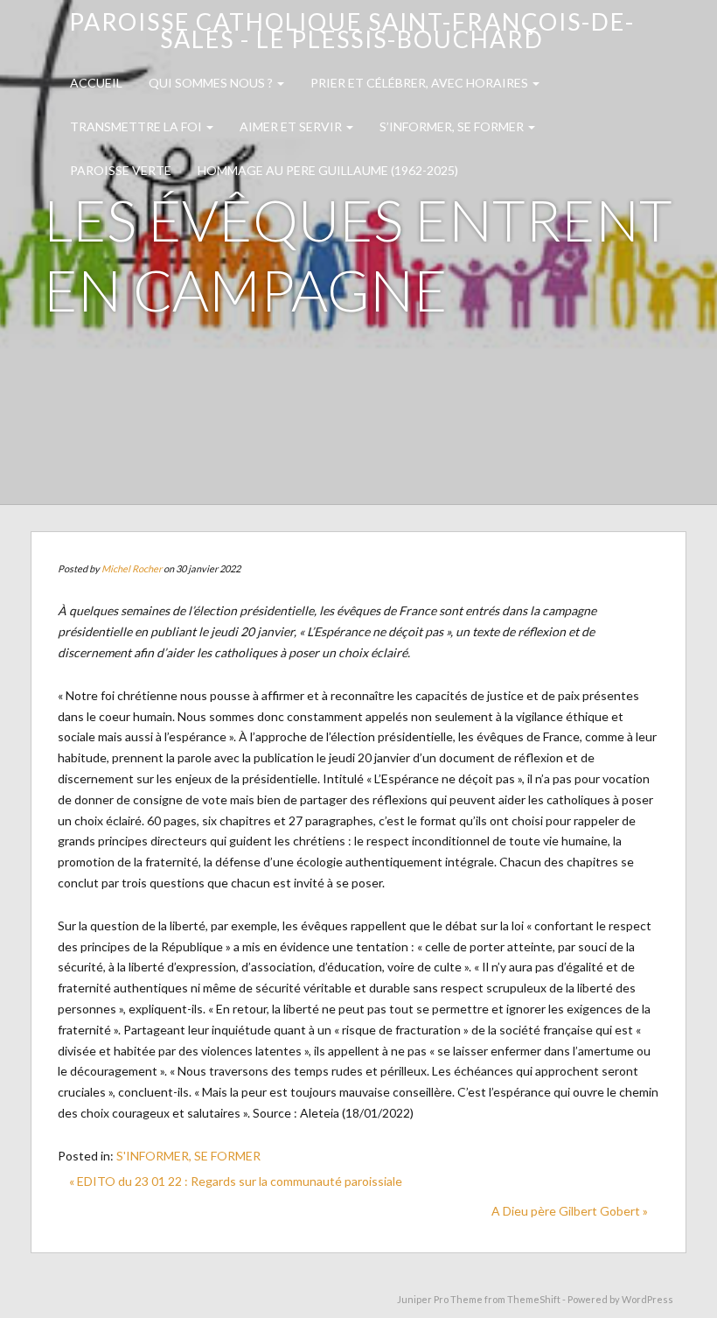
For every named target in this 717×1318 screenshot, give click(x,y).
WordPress (647, 1299)
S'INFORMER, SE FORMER (188, 1155)
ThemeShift (533, 1299)
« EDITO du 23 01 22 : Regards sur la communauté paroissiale (235, 1181)
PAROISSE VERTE (120, 170)
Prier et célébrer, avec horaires (420, 82)
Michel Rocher (131, 568)
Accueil (96, 82)
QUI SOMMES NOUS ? (212, 82)
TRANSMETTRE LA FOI (137, 126)
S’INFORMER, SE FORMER (452, 126)
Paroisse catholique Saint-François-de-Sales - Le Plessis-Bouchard (352, 30)
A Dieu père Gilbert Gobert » (569, 1210)
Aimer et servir (292, 126)
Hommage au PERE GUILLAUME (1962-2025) (328, 170)
